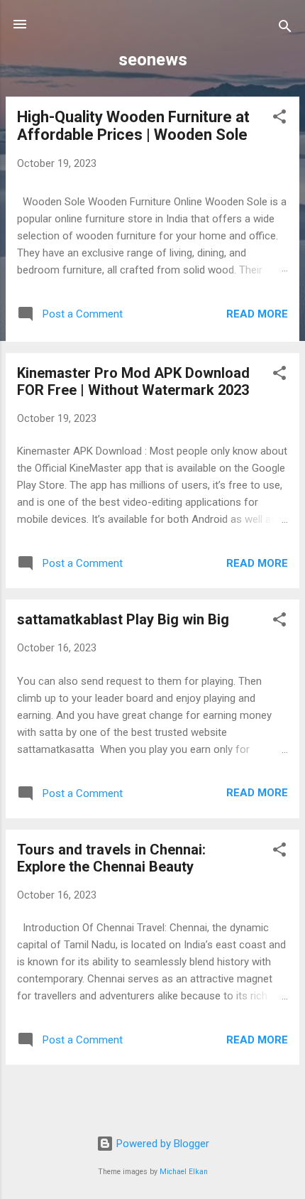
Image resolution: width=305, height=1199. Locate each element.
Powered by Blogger (161, 1143)
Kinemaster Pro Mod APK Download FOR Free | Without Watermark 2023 (133, 381)
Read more (257, 314)
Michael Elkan (184, 1171)
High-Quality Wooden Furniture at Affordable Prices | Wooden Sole (133, 125)
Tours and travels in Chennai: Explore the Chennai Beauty (111, 858)
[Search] (285, 28)
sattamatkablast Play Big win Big (123, 619)
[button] (279, 119)
